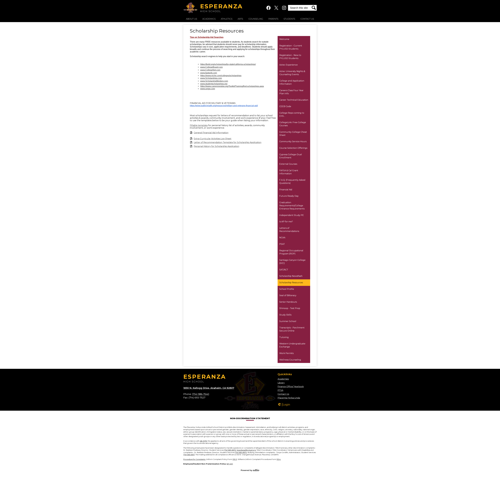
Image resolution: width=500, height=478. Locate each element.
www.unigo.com (207, 89)
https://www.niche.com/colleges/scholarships (220, 75)
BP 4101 (230, 464)
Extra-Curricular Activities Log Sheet (212, 138)
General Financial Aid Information (211, 132)
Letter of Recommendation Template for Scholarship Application (227, 142)
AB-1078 (203, 441)
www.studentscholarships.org (213, 84)
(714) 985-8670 (230, 450)
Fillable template (199, 125)
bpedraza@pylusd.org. (246, 450)
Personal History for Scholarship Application (216, 146)
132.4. (279, 459)
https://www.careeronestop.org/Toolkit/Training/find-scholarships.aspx (232, 86)
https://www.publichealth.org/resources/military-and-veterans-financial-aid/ (224, 106)
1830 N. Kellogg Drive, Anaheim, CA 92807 (208, 388)
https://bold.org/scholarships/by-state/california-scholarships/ (228, 64)
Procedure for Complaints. (194, 459)
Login (284, 404)
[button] (191, 19)
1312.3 (235, 459)
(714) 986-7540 (200, 394)
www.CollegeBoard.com (211, 67)
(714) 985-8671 (189, 455)
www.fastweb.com (208, 73)
